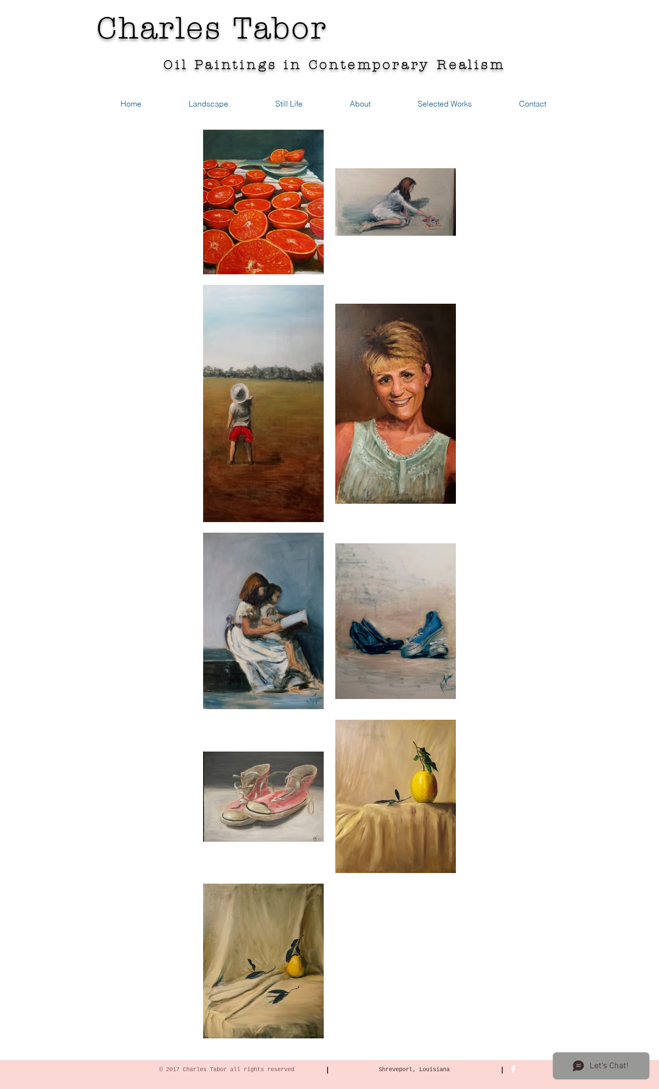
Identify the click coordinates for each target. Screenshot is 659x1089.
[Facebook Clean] (513, 1069)
